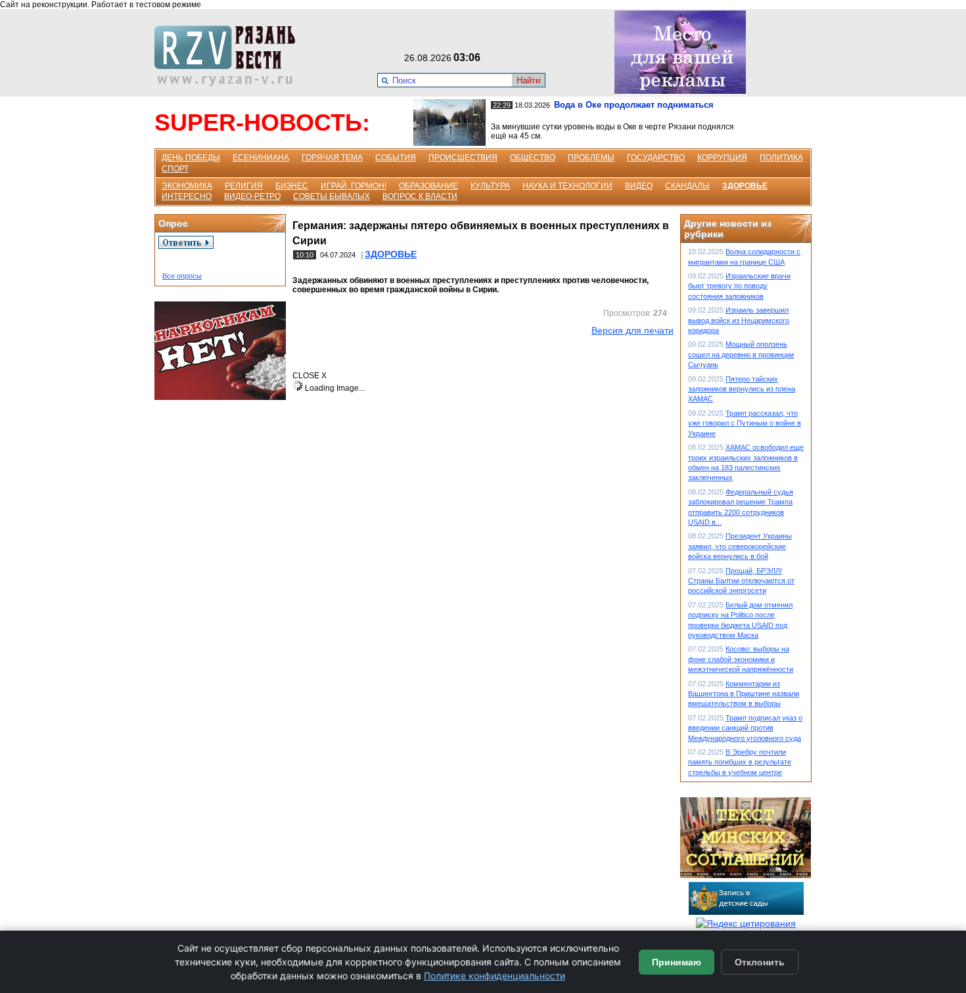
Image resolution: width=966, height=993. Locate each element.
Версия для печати (632, 330)
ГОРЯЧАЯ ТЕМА (332, 157)
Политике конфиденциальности (494, 975)
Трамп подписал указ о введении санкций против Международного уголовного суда (745, 728)
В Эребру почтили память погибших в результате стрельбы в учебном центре (739, 762)
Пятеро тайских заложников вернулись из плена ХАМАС (741, 389)
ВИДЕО (639, 185)
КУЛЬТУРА (490, 185)
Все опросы (182, 276)
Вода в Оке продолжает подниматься (634, 105)
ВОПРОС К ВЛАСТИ (419, 196)
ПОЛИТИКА (781, 157)
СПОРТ (175, 168)
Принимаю (676, 962)
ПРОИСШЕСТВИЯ (462, 157)
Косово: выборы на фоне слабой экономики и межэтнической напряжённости (740, 659)
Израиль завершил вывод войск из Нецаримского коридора (738, 320)
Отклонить (760, 962)
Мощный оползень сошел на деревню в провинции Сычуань (741, 354)
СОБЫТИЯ (395, 157)
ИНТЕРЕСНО (187, 196)
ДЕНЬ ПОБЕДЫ (191, 157)
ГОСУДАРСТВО (656, 157)
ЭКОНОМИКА (187, 185)
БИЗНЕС (291, 185)
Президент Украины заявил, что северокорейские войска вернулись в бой (740, 546)
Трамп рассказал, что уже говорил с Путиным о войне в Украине (744, 423)
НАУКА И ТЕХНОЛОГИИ (567, 185)
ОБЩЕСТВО (532, 157)
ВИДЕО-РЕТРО (252, 196)
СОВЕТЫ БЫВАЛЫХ (331, 196)
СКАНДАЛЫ (687, 185)
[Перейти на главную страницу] (228, 83)
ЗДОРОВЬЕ (745, 185)
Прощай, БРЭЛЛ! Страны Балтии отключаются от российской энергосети (741, 581)
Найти (528, 80)
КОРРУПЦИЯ (722, 157)
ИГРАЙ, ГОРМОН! (353, 185)
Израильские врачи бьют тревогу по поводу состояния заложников (739, 286)
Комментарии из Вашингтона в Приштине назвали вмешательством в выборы (743, 694)
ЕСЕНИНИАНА (261, 157)
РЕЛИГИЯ (244, 185)
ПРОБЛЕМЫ (591, 157)
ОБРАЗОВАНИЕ (428, 185)
